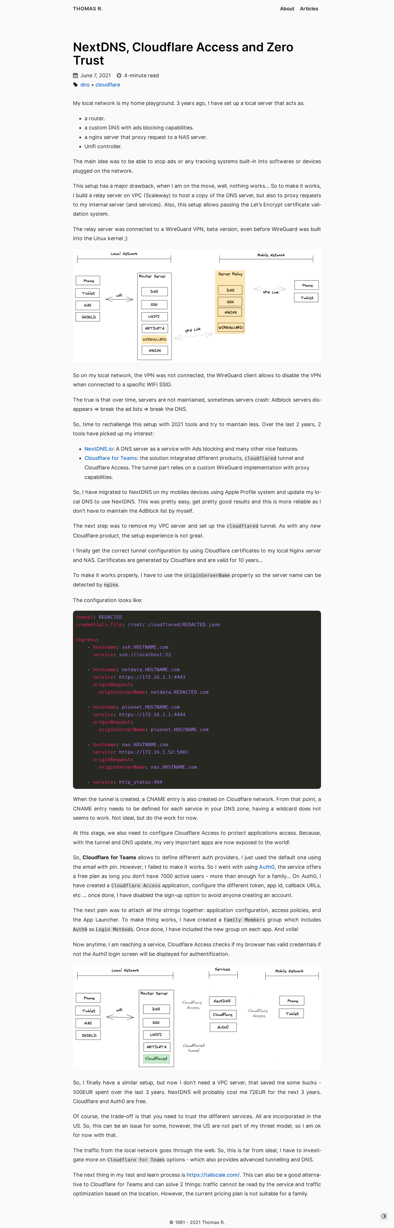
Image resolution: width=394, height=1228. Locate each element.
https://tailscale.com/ (213, 1175)
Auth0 (267, 867)
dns (85, 85)
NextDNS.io (99, 449)
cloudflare (107, 85)
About (287, 9)
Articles (309, 9)
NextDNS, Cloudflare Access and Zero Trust (183, 53)
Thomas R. (88, 9)
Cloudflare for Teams (111, 458)
